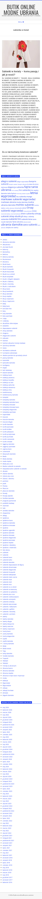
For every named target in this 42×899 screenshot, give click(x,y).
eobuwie (5, 338)
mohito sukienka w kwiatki (25, 96)
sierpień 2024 (7, 759)
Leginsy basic (7, 449)
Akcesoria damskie (9, 242)
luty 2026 (6, 715)
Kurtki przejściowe (9, 434)
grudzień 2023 (7, 779)
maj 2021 (6, 853)
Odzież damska (8, 474)
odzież (24, 208)
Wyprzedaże (7, 685)
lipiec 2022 (6, 818)
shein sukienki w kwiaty (17, 101)
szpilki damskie (8, 641)
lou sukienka (21, 196)
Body (4, 304)
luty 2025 (6, 744)
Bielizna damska (8, 257)
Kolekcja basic (7, 375)
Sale (4, 508)
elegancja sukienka (16, 187)
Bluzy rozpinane (8, 299)
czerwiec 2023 (7, 791)
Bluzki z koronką (8, 284)
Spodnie (5, 528)
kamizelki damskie (9, 363)
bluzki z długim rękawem (11, 279)
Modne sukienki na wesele (12, 466)
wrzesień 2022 (7, 813)
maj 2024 (6, 767)
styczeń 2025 (7, 747)
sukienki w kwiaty (12, 78)
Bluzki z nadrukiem (9, 286)
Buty (4, 311)
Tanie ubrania (17, 222)
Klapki (5, 368)
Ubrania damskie (8, 671)
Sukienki (5, 555)
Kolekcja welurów (8, 385)
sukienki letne (26, 219)
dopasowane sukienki (10, 328)
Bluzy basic (6, 289)
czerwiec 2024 (7, 764)
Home (5, 348)
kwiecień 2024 (7, 769)
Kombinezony (7, 392)
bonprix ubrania (22, 184)
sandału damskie (8, 511)
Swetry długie (7, 621)
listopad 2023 (7, 781)
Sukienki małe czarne (10, 577)
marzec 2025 (7, 742)
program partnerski (9, 501)
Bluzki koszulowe (8, 272)
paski (4, 483)
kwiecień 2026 (7, 710)
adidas (5, 240)
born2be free (7, 309)
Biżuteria (6, 262)
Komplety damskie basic (11, 402)
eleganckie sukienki (9, 336)
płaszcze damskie (8, 491)
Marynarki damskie (9, 454)
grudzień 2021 (7, 835)
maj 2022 (6, 823)
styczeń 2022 (7, 833)
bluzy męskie (7, 296)
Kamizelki (6, 360)
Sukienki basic (7, 557)
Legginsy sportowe (9, 446)
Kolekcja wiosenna (9, 387)
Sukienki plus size (9, 594)
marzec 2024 (7, 771)
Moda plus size (8, 464)
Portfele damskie (8, 498)
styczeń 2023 (7, 803)
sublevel (5, 552)
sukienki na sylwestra (10, 592)
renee (34, 211)
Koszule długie (8, 422)
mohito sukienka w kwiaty (12, 99)
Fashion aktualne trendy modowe (14, 343)
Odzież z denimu (8, 479)
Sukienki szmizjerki (9, 599)
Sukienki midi (7, 582)
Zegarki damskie (8, 695)
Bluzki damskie (8, 267)
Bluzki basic (7, 264)
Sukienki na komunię (10, 589)
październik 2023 (8, 784)
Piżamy (5, 486)
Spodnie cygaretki (9, 530)
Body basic (6, 306)
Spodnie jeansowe (9, 540)
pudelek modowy (8, 503)
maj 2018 (6, 868)
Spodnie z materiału (9, 547)
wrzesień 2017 (7, 880)
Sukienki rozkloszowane (11, 597)
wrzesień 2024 (7, 757)
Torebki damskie (8, 656)
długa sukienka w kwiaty (28, 85)
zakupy (5, 688)
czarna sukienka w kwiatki (20, 80)
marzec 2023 (7, 799)
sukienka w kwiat (28, 103)
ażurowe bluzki (8, 247)
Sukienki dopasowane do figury (13, 565)
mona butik (18, 208)
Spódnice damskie (9, 523)
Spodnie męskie (8, 543)
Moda (4, 456)
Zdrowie (5, 693)
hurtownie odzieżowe (10, 353)
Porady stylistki (8, 496)
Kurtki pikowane (8, 432)
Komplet (5, 397)
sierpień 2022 (7, 816)
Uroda (5, 678)
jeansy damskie (8, 358)
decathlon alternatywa (10, 323)
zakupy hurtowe (8, 690)
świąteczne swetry (12, 227)
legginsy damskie (8, 444)
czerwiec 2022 (7, 821)
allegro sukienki (9, 181)
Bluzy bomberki (8, 291)
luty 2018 (6, 875)
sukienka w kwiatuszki (11, 105)
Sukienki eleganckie (9, 570)
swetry (5, 616)
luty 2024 (6, 774)
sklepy (5, 515)
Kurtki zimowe (7, 442)
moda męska (7, 461)
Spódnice (6, 518)
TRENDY (5, 661)
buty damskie (7, 313)
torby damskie (7, 653)
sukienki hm (15, 219)
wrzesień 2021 (7, 843)
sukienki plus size (17, 112)
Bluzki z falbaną (8, 281)
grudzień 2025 (7, 720)
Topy (4, 651)
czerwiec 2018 (7, 865)
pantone (5, 481)
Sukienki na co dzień (10, 587)
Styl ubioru (6, 550)
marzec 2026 (7, 712)
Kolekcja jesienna (8, 378)
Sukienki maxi (7, 580)
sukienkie (5, 219)
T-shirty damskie (8, 644)
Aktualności (6, 245)
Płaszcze (5, 488)
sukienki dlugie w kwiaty (18, 110)
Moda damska (7, 459)
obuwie (5, 471)
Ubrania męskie (8, 673)
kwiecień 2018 (7, 870)
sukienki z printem (9, 614)
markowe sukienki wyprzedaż (18, 199)
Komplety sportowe (9, 412)
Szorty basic (7, 631)
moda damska (22, 202)
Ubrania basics (8, 668)
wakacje (5, 681)
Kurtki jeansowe (8, 427)
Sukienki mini (7, 584)
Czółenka (6, 321)
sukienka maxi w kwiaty (11, 103)
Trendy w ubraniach (9, 666)
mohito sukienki (25, 204)
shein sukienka (27, 213)
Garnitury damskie (9, 346)
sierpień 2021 (7, 845)
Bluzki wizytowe (8, 277)
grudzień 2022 (7, 806)
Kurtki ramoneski (8, 439)
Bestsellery (6, 252)
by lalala (29, 184)
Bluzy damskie (7, 294)
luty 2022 (6, 831)
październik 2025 (8, 725)
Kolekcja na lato (8, 382)
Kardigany (6, 365)
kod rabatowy (7, 370)
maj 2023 (6, 794)
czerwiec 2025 (7, 734)
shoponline (6, 513)
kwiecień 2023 (7, 796)
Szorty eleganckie (8, 636)
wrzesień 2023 (7, 786)
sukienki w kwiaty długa (12, 114)
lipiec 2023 (6, 789)
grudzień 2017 (7, 877)
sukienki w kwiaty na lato (16, 117)
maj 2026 (6, 707)
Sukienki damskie (8, 562)
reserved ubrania (15, 214)
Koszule (5, 417)
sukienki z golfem (8, 609)
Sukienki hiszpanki (9, 572)
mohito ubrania (10, 208)
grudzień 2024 (7, 749)
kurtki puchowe (8, 437)
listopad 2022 (7, 808)
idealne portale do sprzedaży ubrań (15, 355)
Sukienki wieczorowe (10, 604)
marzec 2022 (7, 828)
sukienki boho (7, 560)
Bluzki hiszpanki (8, 269)
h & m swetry (15, 190)
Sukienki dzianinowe (10, 567)
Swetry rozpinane (8, 629)
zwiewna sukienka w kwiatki (13, 121)
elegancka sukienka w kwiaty (14, 87)
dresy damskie (7, 331)
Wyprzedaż (6, 683)
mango (29, 196)
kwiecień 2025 (7, 739)
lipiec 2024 (6, 762)
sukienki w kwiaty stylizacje (28, 119)
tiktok (4, 646)
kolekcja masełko (8, 380)
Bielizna (5, 254)
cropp (5, 318)
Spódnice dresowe (9, 525)
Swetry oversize (8, 626)
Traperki (5, 658)
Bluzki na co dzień (9, 274)
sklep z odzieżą (28, 216)
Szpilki (5, 639)
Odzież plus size (8, 476)
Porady (5, 493)
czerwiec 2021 (7, 850)
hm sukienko (25, 190)
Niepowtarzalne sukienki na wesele (15, 469)
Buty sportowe (7, 316)
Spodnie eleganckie (9, 538)
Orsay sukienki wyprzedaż (17, 209)
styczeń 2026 (7, 717)
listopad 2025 (7, 722)
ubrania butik (27, 222)
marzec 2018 (7, 872)
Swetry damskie (8, 619)
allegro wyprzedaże (23, 181)
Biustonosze (7, 259)
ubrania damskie (12, 224)
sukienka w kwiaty (28, 105)
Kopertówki (6, 414)
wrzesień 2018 (7, 858)
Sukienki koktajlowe (9, 575)
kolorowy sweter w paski (23, 193)
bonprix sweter (13, 184)
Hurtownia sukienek (9, 350)
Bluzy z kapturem (8, 301)
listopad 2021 (7, 838)
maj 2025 (6, 737)
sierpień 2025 (7, 730)
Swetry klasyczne (8, 624)
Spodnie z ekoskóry (9, 545)
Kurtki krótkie (7, 429)
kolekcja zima (7, 390)
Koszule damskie (8, 419)
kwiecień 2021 (7, 855)
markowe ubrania (8, 202)
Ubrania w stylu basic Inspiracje (13, 676)
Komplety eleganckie (10, 410)
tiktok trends (7, 648)
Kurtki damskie (8, 424)
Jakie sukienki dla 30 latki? (18, 92)
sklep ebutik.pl (33, 101)
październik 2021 (8, 840)
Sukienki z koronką (9, 612)
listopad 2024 (7, 752)
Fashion (5, 341)
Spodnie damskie (8, 533)
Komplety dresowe (9, 405)
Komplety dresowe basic (11, 407)
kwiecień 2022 (7, 826)
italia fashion (11, 193)
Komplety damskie (9, 400)
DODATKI (6, 326)
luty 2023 (6, 801)
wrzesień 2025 (7, 727)
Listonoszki (6, 451)
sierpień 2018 (7, 860)
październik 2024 (8, 754)
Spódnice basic (8, 520)
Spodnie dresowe (8, 535)
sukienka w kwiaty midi (11, 108)
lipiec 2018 (6, 863)
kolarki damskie (8, 373)
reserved (6, 506)
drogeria (5, 333)
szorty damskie (8, 634)
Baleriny (5, 249)
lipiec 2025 (6, 732)
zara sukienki (30, 224)
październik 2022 (8, 811)
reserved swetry (5, 214)
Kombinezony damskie (10, 395)
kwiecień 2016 (7, 882)
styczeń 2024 (7, 776)
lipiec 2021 (6, 848)
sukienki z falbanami (10, 607)
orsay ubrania (27, 211)
